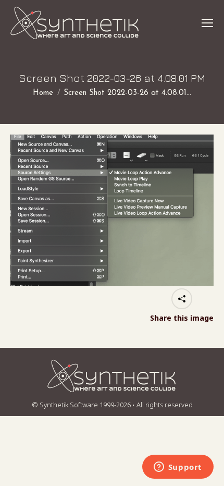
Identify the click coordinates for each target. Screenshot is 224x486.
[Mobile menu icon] (207, 23)
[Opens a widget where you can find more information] (178, 468)
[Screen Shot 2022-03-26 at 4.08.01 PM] (112, 210)
